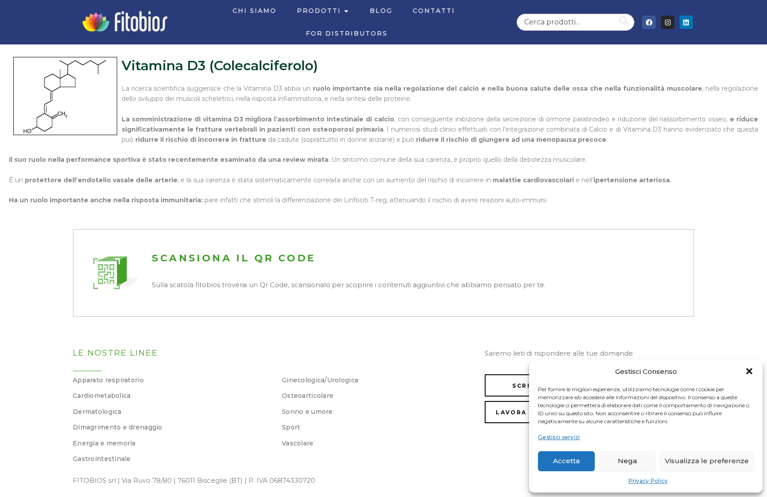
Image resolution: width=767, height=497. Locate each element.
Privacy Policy (648, 480)
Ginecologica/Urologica (320, 380)
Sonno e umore (307, 412)
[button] (749, 371)
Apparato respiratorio (108, 380)
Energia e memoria (104, 443)
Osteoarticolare (307, 396)
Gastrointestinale (102, 459)
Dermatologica (97, 412)
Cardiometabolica (101, 396)
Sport (291, 427)
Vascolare (298, 443)
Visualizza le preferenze (707, 461)
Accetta (566, 461)
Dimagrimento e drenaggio (117, 427)
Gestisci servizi (559, 437)
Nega (627, 461)
